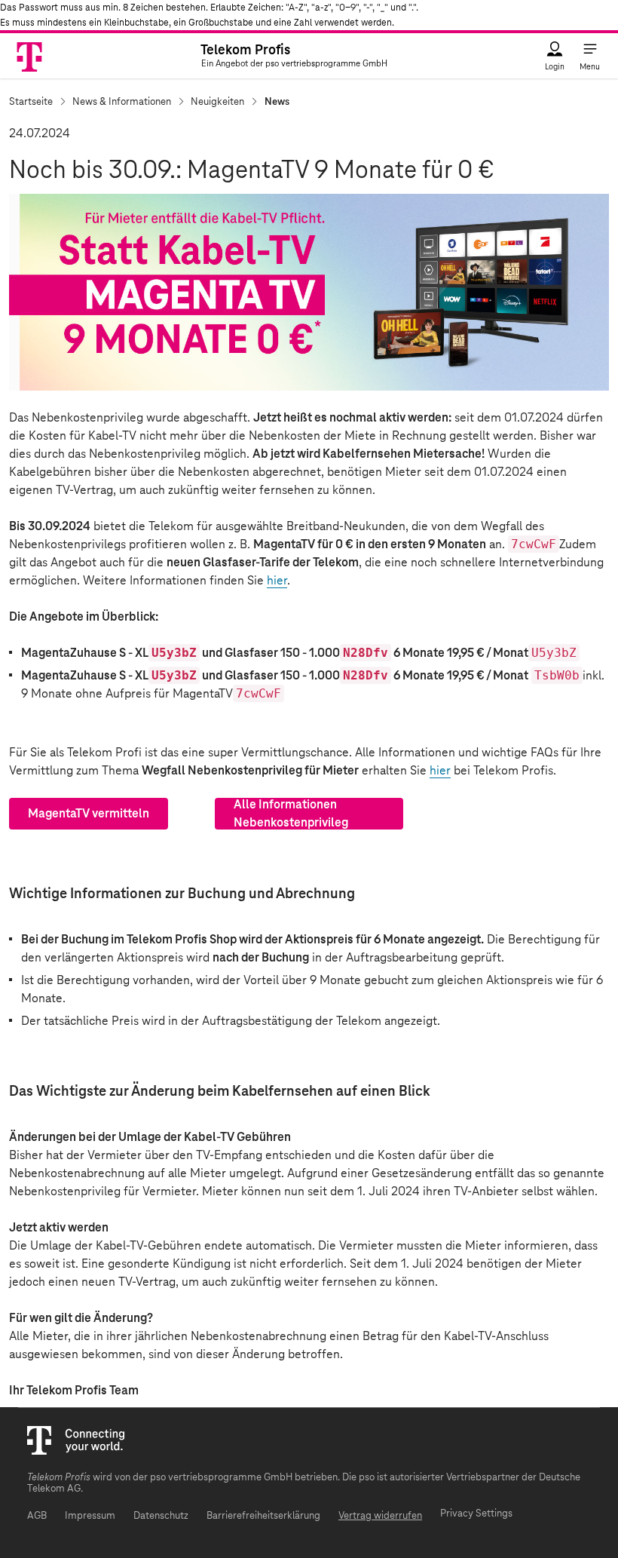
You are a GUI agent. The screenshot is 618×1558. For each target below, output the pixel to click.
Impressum (90, 1516)
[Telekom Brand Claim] (30, 56)
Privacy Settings (476, 1514)
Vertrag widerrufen (380, 1516)
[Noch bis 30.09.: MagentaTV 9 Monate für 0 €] (309, 292)
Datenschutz (160, 1516)
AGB (37, 1516)
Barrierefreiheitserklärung (263, 1516)
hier (277, 580)
